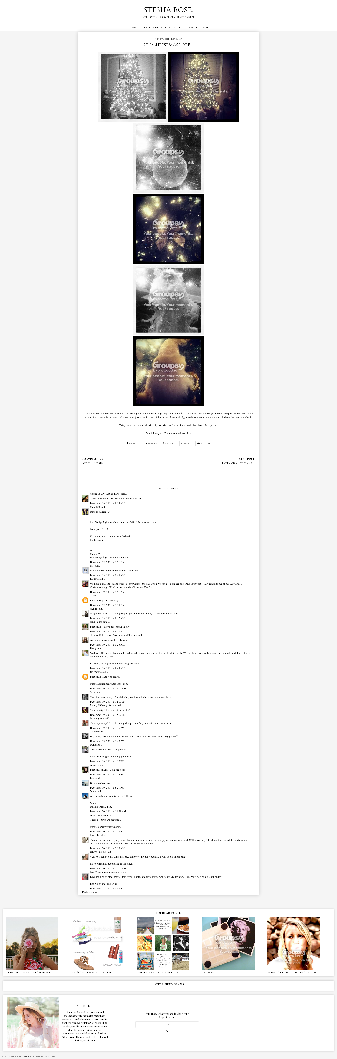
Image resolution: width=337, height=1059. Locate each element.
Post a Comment (91, 892)
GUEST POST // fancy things (91, 972)
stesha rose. (168, 9)
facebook (134, 443)
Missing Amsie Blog (101, 806)
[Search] (167, 1031)
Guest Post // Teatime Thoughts (29, 972)
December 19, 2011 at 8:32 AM (107, 503)
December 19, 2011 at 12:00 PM (107, 701)
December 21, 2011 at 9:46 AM (107, 888)
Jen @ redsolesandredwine (104, 871)
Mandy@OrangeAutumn (103, 705)
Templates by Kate (45, 1056)
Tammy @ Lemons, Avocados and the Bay (113, 635)
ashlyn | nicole (98, 851)
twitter (152, 443)
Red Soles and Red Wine (103, 883)
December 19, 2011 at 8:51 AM (107, 605)
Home (134, 27)
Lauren (94, 578)
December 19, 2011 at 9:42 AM (107, 668)
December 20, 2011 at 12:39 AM (108, 811)
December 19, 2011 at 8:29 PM (107, 787)
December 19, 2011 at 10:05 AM (108, 688)
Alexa (93, 764)
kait (92, 565)
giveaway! (209, 972)
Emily (93, 648)
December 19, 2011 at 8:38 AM (107, 562)
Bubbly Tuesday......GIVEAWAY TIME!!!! (292, 972)
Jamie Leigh (96, 835)
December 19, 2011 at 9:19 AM (107, 631)
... (91, 595)
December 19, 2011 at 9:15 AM (107, 618)
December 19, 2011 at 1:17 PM (107, 728)
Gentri (93, 608)
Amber (94, 731)
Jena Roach (96, 621)
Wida (93, 791)
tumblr (187, 443)
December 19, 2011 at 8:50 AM (107, 592)
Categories (182, 27)
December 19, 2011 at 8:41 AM (107, 575)
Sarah (93, 692)
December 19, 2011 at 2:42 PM (107, 741)
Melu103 (95, 506)
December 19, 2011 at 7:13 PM (107, 774)
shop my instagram (156, 27)
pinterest (170, 443)
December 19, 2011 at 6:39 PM (107, 761)
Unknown (95, 671)
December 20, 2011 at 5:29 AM (107, 848)
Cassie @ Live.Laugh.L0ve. (105, 493)
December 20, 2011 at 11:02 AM (108, 868)
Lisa (92, 778)
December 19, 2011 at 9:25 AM (107, 644)
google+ (205, 443)
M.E (92, 744)
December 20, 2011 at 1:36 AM (107, 831)
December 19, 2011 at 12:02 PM (107, 714)
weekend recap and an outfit (159, 972)
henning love (97, 718)
